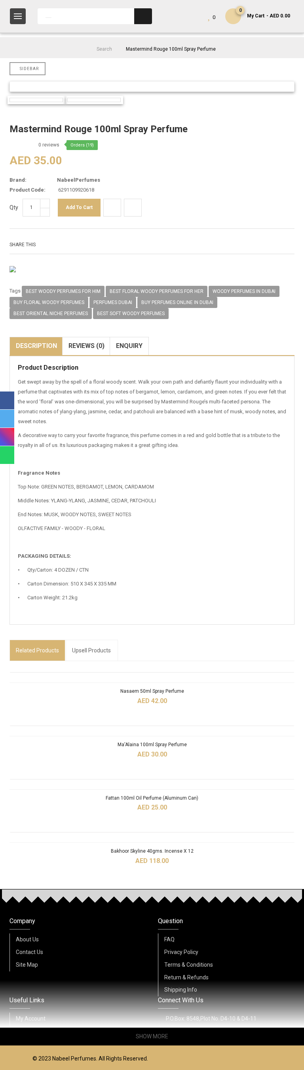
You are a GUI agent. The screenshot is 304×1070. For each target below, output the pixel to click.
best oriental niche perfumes (50, 313)
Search (104, 49)
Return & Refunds (186, 977)
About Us (27, 939)
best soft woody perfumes (131, 313)
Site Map (27, 965)
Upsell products (91, 650)
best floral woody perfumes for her (156, 291)
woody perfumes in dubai (244, 291)
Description (36, 346)
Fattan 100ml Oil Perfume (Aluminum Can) (152, 798)
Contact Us (29, 952)
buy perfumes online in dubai (177, 302)
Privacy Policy (181, 952)
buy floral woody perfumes (48, 302)
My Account (31, 1018)
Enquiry (129, 346)
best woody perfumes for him (63, 291)
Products (37, 650)
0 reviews (48, 145)
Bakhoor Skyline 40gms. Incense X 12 (152, 851)
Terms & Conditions (188, 965)
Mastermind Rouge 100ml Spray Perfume (171, 49)
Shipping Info (180, 989)
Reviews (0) (86, 346)
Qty (14, 207)
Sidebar (29, 69)
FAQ (169, 939)
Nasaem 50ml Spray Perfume (152, 691)
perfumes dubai (112, 302)
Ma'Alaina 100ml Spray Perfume (152, 744)
